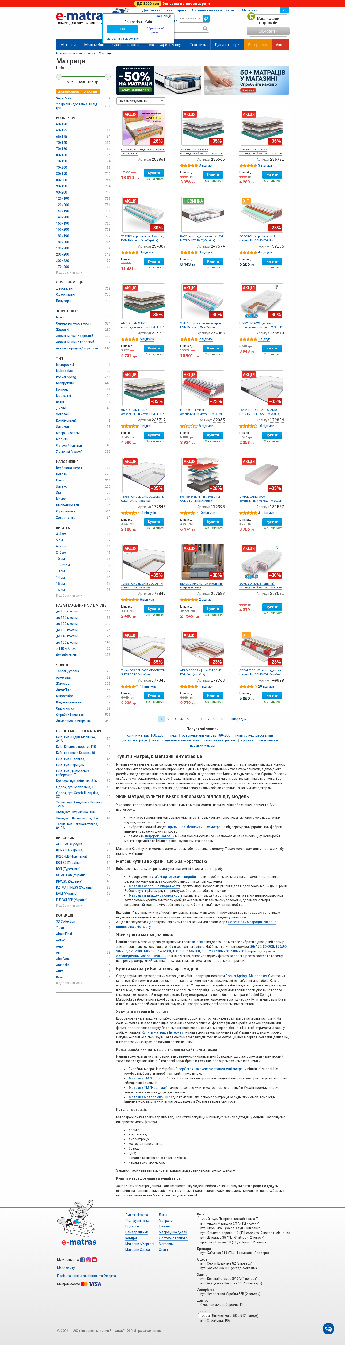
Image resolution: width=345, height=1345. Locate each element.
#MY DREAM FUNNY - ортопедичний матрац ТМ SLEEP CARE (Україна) (142, 414)
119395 (218, 507)
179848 (159, 680)
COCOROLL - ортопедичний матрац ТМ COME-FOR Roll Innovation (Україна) (257, 240)
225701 (277, 159)
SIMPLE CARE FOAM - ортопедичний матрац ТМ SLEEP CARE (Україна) (260, 500)
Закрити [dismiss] (161, 16)
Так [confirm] (122, 29)
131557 (277, 507)
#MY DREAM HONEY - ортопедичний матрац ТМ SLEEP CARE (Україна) (260, 153)
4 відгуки (265, 252)
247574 (218, 246)
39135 (278, 246)
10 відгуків (207, 513)
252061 (159, 159)
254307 (159, 246)
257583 (218, 594)
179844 (277, 420)
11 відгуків (148, 513)
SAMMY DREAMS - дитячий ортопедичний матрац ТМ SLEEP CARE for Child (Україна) (260, 587)
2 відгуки (206, 339)
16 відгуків (266, 426)
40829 (278, 680)
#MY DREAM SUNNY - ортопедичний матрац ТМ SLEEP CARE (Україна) (201, 153)
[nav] (92, 26)
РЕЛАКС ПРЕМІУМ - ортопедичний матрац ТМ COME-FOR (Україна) (202, 414)
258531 (277, 594)
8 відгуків (206, 426)
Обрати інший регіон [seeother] (155, 30)
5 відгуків (147, 339)
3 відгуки (206, 165)
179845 (159, 507)
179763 (218, 680)
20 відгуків (266, 686)
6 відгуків (147, 599)
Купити (154, 173)
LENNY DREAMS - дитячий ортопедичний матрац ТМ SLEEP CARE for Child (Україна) (260, 327)
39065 (219, 420)
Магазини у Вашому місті (124, 38)
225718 (159, 333)
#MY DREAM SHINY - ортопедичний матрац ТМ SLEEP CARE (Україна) (142, 327)
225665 (218, 159)
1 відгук (264, 339)
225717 (159, 420)
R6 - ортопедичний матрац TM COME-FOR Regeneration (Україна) (200, 500)
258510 (277, 333)
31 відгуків (266, 513)
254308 (218, 333)
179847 (159, 594)
